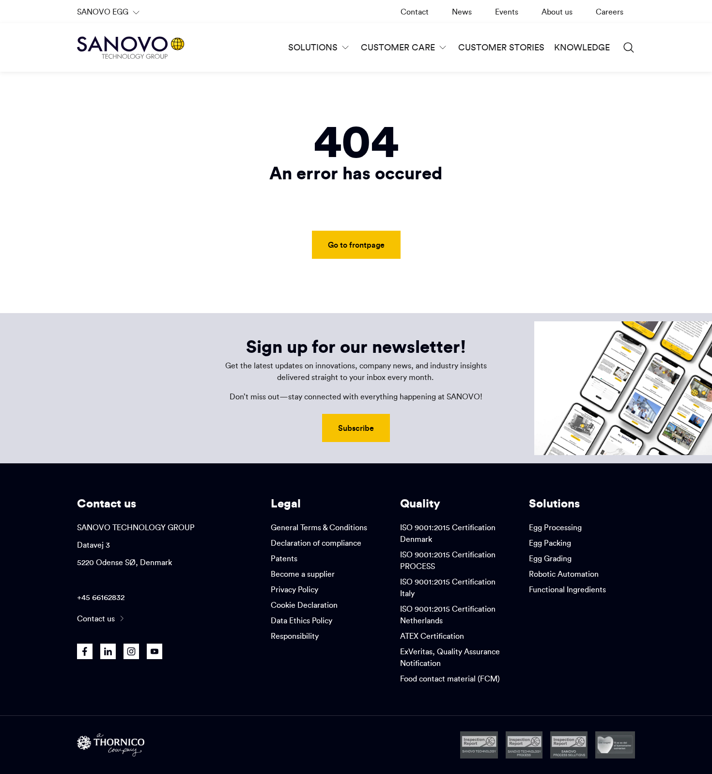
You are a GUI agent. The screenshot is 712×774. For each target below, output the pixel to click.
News (462, 11)
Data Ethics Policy (301, 620)
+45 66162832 (100, 597)
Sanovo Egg (109, 15)
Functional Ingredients (567, 589)
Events (506, 11)
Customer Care (398, 47)
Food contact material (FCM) (450, 678)
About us (557, 11)
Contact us (96, 618)
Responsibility (295, 636)
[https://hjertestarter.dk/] (615, 744)
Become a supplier (303, 574)
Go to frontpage (356, 244)
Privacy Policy (294, 589)
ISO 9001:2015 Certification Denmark (447, 533)
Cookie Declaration (304, 605)
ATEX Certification (432, 636)
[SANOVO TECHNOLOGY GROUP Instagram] (131, 651)
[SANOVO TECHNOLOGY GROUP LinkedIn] (108, 651)
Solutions (313, 47)
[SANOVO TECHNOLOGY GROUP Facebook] (85, 651)
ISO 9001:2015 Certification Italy (447, 587)
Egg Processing (555, 527)
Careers (609, 11)
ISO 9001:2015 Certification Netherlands (447, 614)
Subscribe (356, 428)
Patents (284, 558)
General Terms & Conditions (319, 527)
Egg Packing (550, 543)
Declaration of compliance (316, 543)
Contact (415, 11)
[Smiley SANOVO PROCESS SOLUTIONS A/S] (569, 744)
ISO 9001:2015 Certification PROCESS (447, 560)
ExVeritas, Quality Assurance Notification (450, 657)
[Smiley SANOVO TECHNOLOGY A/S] (479, 744)
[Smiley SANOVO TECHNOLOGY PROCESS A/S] (524, 744)
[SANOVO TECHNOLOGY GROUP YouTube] (154, 651)
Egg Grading (550, 558)
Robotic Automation (564, 574)
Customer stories (501, 47)
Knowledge (582, 47)
